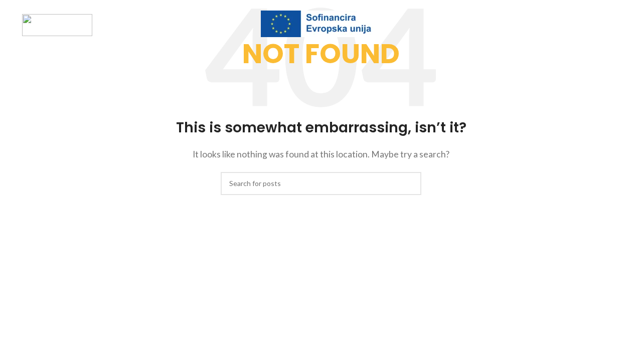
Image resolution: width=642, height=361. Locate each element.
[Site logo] (57, 24)
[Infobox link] (321, 25)
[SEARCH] (409, 183)
